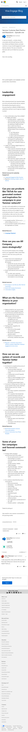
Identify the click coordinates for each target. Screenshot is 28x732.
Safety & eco (15, 728)
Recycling (20, 728)
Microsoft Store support (5, 624)
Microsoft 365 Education (6, 648)
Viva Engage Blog (5, 5)
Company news (4, 710)
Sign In (24, 2)
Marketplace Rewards (5, 698)
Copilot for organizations (6, 605)
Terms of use (4, 728)
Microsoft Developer (5, 687)
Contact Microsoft (9, 727)
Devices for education (5, 644)
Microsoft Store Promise (6, 633)
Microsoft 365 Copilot (5, 676)
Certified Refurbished (5, 631)
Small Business (4, 678)
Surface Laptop (4, 600)
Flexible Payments (5, 635)
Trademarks (9, 728)
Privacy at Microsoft (5, 713)
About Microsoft (4, 708)
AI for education (4, 657)
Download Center (4, 622)
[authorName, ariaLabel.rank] (4, 36)
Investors (3, 715)
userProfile (9, 542)
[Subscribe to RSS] (18, 592)
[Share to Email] (20, 592)
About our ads (4, 729)
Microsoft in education (5, 641)
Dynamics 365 (4, 667)
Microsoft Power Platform (6, 672)
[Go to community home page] (5, 2)
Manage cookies (20, 727)
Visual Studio (4, 700)
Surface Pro (3, 598)
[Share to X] (12, 592)
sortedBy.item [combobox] (22, 552)
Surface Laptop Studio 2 (5, 603)
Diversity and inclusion (5, 717)
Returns (3, 626)
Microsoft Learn (4, 689)
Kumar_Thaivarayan (9, 556)
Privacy (15, 727)
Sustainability (4, 721)
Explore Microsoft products (6, 611)
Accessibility (4, 719)
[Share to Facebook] (9, 592)
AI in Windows (4, 609)
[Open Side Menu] (1, 2)
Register (20, 2)
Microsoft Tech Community (6, 693)
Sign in (7, 582)
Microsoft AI (4, 663)
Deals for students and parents (7, 654)
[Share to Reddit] (14, 592)
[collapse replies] (14, 555)
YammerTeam (9, 35)
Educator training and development (7, 652)
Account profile (4, 620)
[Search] (17, 2)
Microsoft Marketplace (5, 695)
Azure (3, 685)
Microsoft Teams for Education (7, 646)
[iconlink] (4, 546)
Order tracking (4, 629)
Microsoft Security (5, 665)
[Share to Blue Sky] (16, 592)
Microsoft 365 (4, 670)
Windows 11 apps (4, 614)
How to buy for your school (6, 650)
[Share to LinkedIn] (7, 592)
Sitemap (3, 727)
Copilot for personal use (6, 607)
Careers (3, 706)
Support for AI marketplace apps (7, 691)
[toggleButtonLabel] (26, 6)
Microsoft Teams (4, 674)
